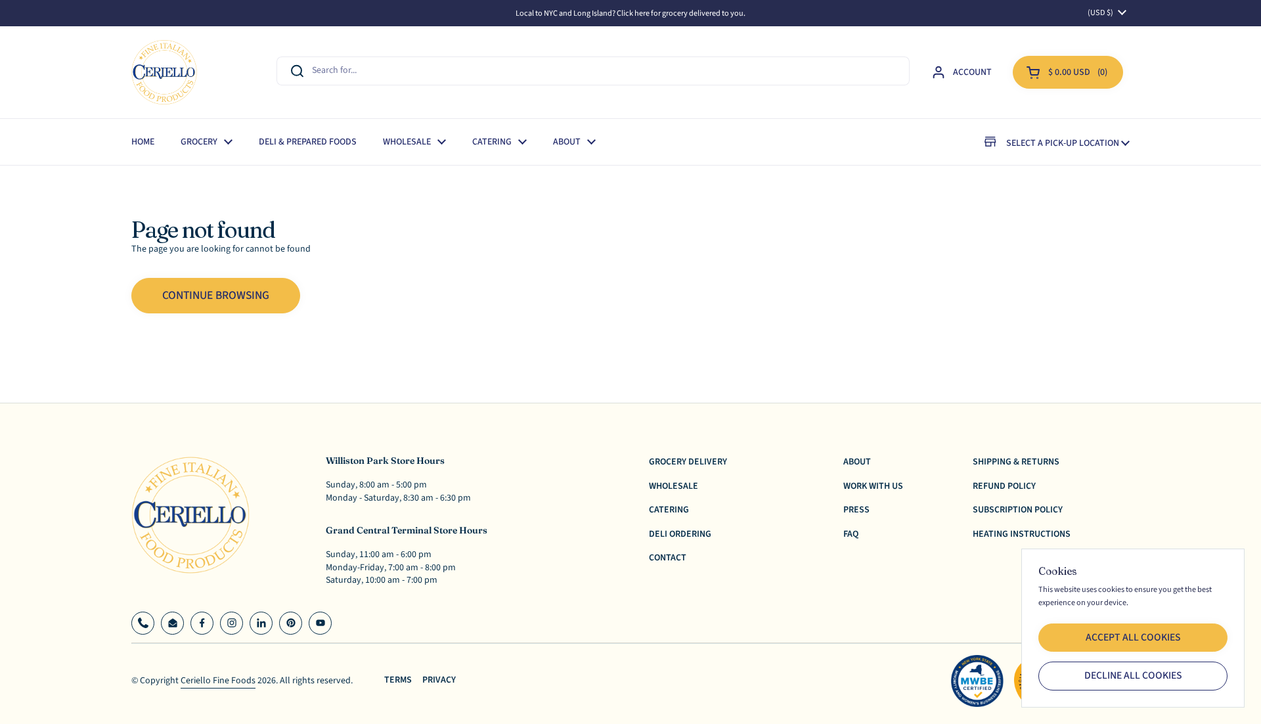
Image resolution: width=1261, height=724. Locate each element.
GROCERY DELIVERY (688, 461)
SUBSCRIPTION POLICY (1018, 509)
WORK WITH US (873, 486)
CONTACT (667, 557)
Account (972, 72)
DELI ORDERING (680, 534)
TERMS (398, 680)
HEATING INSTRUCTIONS (1022, 534)
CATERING (669, 509)
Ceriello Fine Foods (218, 680)
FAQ (850, 534)
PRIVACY (439, 680)
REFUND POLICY (1004, 486)
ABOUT (857, 461)
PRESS (856, 509)
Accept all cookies (1133, 637)
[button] (1068, 72)
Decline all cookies (1133, 675)
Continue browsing (215, 295)
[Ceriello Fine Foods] (164, 72)
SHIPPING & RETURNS (1016, 461)
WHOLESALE (673, 486)
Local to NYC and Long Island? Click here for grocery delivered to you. (630, 13)
